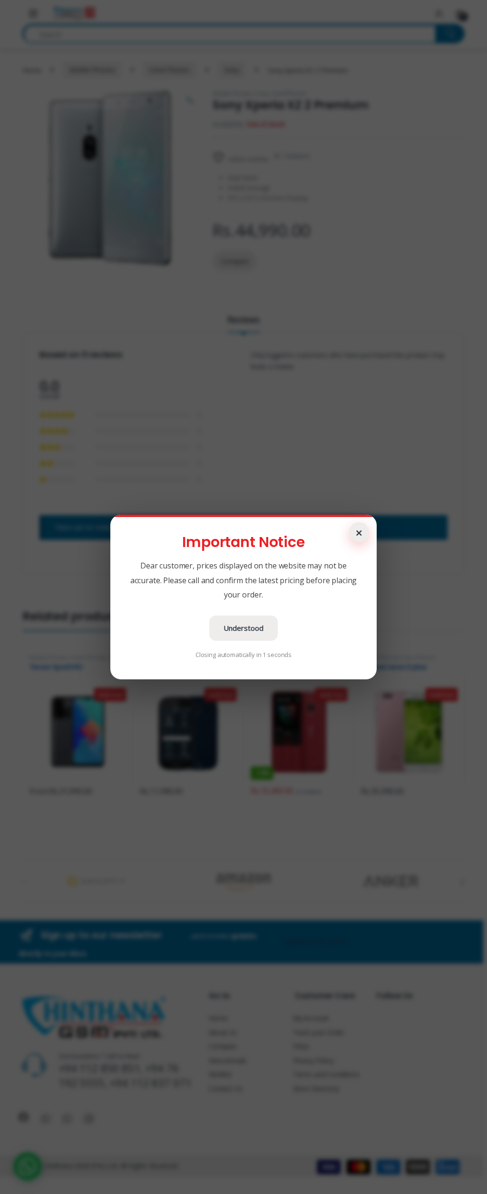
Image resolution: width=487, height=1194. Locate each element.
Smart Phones (88, 657)
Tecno (117, 657)
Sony (231, 69)
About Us (223, 1032)
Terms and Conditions (326, 1074)
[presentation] (462, 882)
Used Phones (169, 69)
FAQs (301, 1046)
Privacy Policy (313, 1060)
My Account (311, 1018)
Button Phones (270, 657)
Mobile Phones (92, 69)
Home (31, 69)
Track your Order (318, 1032)
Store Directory (316, 1088)
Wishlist (220, 1074)
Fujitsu (148, 657)
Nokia (339, 657)
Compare (297, 155)
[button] (27, 1166)
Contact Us (226, 1088)
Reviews (243, 320)
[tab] (243, 323)
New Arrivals (227, 1060)
